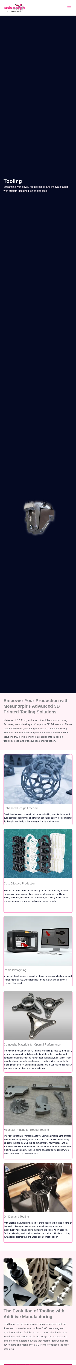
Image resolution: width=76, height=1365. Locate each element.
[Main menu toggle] (69, 8)
